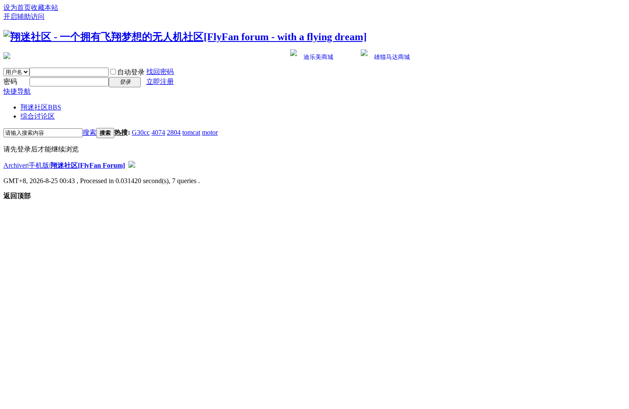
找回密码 (160, 71)
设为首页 (17, 7)
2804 (174, 132)
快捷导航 (17, 91)
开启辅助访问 (24, 16)
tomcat (191, 132)
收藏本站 (44, 7)
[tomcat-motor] (6, 55)
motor (210, 132)
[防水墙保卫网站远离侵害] (131, 165)
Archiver (15, 165)
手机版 (39, 165)
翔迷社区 (41, 107)
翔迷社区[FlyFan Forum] (87, 165)
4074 (158, 132)
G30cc (141, 132)
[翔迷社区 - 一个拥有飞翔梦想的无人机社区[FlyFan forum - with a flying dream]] (185, 36)
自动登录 (131, 72)
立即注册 (160, 81)
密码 (10, 81)
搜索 (89, 132)
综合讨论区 (38, 116)
